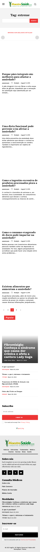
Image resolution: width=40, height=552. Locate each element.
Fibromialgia (6, 506)
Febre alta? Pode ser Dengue (12, 391)
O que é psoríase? (8, 367)
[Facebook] (4, 472)
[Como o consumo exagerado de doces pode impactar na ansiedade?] (20, 216)
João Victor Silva (9, 360)
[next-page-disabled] (37, 37)
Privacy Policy (25, 422)
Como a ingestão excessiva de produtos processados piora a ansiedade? (20, 183)
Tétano (4, 377)
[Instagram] (10, 472)
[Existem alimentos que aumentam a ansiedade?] (20, 270)
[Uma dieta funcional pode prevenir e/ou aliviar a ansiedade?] (20, 110)
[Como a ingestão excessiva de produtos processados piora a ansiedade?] (20, 164)
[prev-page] (3, 37)
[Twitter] (15, 472)
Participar (19, 535)
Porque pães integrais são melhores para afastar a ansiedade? (17, 76)
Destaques (5, 369)
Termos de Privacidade (28, 540)
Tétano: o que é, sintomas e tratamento (16, 374)
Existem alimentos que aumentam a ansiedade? (16, 288)
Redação (16, 83)
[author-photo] (12, 83)
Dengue (4, 394)
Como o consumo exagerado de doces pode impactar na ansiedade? (19, 235)
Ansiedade (5, 83)
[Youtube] (21, 472)
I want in (19, 417)
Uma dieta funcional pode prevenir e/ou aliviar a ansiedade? (18, 129)
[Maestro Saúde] (21, 4)
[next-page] (20, 309)
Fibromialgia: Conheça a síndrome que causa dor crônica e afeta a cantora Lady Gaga (19, 351)
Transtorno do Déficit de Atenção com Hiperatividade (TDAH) (15, 383)
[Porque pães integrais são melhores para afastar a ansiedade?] (20, 58)
